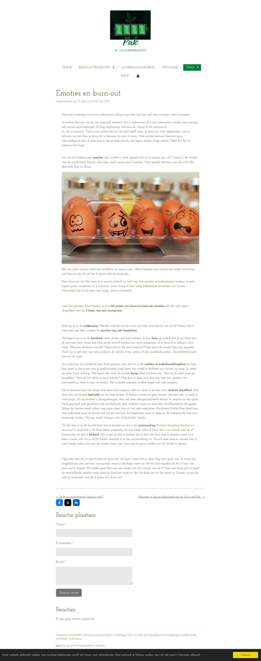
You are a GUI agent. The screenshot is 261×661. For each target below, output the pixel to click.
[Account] (137, 76)
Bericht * (61, 561)
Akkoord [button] (245, 655)
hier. (124, 635)
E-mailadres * (64, 543)
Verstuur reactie (69, 592)
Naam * (61, 524)
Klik (58, 645)
